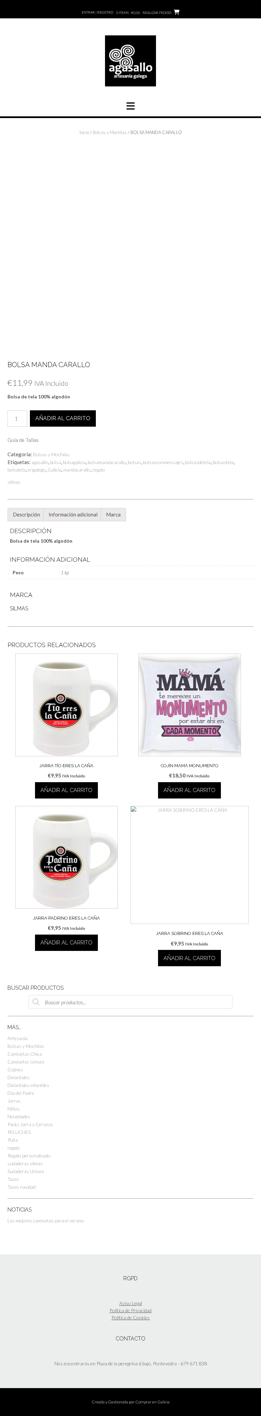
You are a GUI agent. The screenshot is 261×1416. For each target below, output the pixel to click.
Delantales (18, 1077)
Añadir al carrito (62, 418)
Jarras (14, 1101)
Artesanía (17, 1038)
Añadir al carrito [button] (66, 790)
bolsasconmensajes (163, 462)
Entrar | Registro (97, 12)
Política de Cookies (130, 1317)
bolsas (134, 462)
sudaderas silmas (25, 1163)
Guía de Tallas (23, 440)
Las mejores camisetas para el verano (45, 1220)
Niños (13, 1109)
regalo (98, 470)
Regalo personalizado (29, 1155)
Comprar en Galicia (152, 1401)
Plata (12, 1140)
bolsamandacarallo (107, 462)
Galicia (54, 470)
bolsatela (16, 470)
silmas (13, 482)
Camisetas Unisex (25, 1062)
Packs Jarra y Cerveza (30, 1124)
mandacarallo (76, 470)
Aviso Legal (130, 1303)
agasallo (40, 462)
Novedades (18, 1116)
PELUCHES (19, 1132)
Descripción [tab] (26, 514)
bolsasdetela (198, 462)
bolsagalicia (74, 462)
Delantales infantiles (28, 1085)
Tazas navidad (21, 1187)
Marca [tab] (113, 514)
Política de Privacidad (130, 1310)
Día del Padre (20, 1093)
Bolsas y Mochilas (110, 132)
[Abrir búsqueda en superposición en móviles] (130, 1002)
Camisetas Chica (24, 1054)
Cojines (15, 1069)
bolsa (55, 462)
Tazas (13, 1179)
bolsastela (223, 462)
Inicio (84, 132)
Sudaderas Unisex (25, 1171)
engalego (37, 470)
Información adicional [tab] (73, 514)
